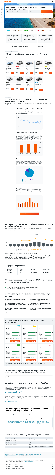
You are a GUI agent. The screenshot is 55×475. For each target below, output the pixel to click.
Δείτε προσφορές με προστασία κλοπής (13, 392)
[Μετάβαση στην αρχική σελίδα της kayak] (7, 1)
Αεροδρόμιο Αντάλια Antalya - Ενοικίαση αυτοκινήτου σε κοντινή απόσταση (15, 422)
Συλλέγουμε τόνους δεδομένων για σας (14, 466)
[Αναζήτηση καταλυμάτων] (1, 7)
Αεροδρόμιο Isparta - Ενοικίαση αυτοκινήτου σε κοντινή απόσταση (14, 425)
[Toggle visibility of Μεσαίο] (32, 179)
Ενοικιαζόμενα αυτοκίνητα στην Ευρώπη (22, 454)
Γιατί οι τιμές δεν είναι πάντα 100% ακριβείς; (15, 468)
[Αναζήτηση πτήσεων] (1, 5)
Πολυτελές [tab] (42, 234)
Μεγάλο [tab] (24, 234)
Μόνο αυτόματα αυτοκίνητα (48, 14)
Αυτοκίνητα (12, 454)
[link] (29, 214)
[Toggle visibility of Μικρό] (23, 179)
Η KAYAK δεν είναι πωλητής (11, 464)
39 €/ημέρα (41, 7)
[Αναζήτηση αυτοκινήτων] (1, 9)
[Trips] (1, 18)
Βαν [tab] (31, 234)
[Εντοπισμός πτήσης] (1, 15)
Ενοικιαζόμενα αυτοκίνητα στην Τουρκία (35, 454)
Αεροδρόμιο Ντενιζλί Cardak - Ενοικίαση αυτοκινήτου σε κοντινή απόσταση (43, 422)
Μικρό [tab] (15, 234)
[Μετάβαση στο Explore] (1, 12)
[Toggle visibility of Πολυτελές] (24, 181)
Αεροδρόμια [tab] (9, 414)
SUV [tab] (28, 234)
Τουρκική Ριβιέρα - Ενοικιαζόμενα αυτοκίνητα (12, 455)
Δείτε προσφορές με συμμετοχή (11, 401)
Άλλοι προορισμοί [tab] (16, 414)
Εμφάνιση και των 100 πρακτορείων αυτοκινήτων (15, 365)
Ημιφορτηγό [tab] (36, 234)
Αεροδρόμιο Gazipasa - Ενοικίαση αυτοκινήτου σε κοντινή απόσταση (28, 422)
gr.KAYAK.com (7, 454)
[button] (2, 1)
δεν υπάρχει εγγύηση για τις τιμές (29, 461)
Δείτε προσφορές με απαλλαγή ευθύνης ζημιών (14, 391)
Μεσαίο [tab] (19, 234)
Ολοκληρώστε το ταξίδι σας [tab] (26, 414)
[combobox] (11, 9)
